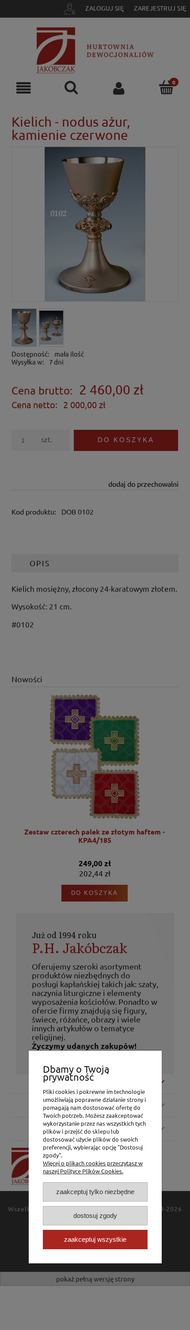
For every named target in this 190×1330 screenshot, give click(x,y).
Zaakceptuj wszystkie (95, 1239)
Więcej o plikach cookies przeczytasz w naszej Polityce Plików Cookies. (93, 1167)
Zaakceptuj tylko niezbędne (95, 1191)
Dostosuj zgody (95, 1215)
